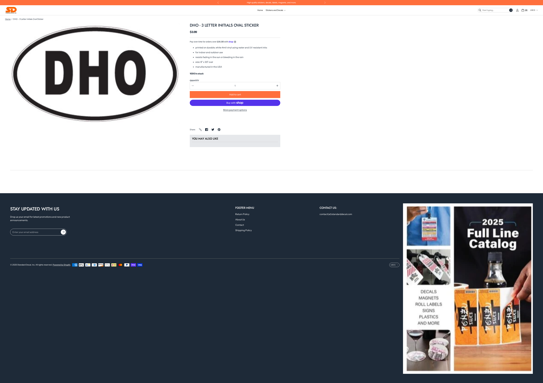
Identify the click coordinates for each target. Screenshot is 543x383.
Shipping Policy (243, 230)
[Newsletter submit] (63, 232)
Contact (239, 224)
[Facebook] (206, 129)
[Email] (200, 129)
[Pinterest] (219, 129)
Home (8, 19)
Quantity (194, 80)
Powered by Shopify (61, 264)
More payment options (235, 109)
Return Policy (242, 214)
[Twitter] (213, 129)
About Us (240, 219)
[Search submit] (511, 10)
